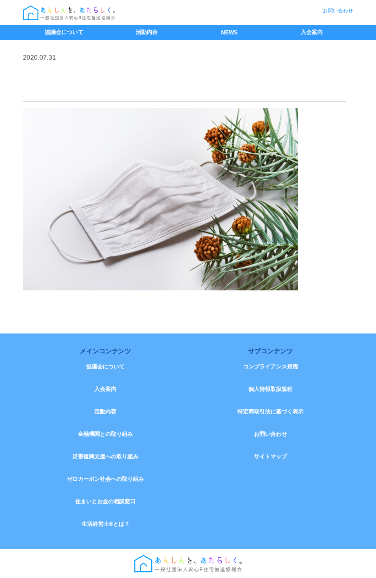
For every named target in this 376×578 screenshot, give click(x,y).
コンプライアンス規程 (270, 366)
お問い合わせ (338, 10)
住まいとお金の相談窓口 (105, 501)
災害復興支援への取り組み (105, 456)
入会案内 (312, 32)
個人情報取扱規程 (271, 389)
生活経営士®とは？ (106, 524)
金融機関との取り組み (105, 434)
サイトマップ (270, 456)
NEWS (229, 32)
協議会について (64, 32)
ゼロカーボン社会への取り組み (105, 479)
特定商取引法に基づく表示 (271, 411)
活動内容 (147, 32)
